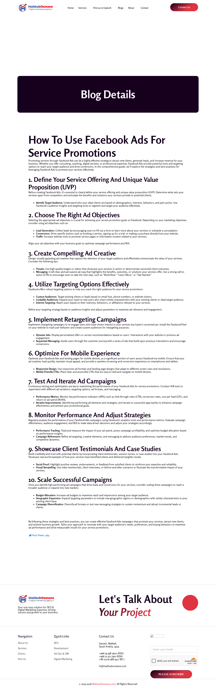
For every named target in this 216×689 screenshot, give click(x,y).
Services (82, 7)
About (131, 7)
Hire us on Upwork (102, 7)
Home (71, 7)
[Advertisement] (108, 44)
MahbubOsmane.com (103, 684)
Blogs (120, 7)
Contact (144, 7)
